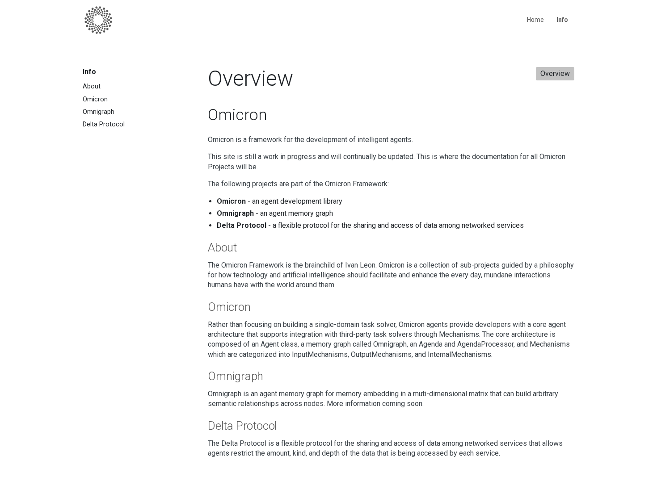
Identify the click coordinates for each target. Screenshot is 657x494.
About (92, 86)
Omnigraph (98, 112)
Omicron (95, 99)
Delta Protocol (104, 124)
